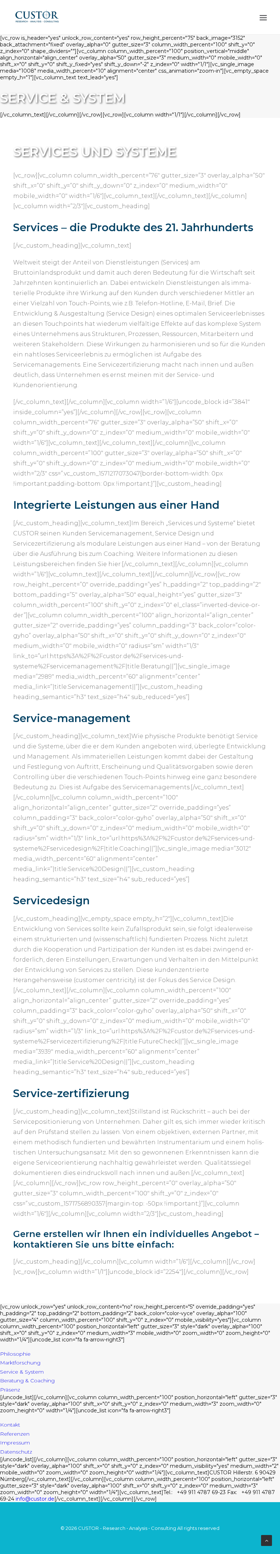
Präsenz (10, 1389)
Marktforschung (20, 1362)
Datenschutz (16, 1451)
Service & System (22, 1371)
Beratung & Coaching (27, 1380)
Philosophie (15, 1354)
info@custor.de (35, 1499)
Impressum (15, 1442)
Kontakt (10, 1424)
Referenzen (15, 1434)
